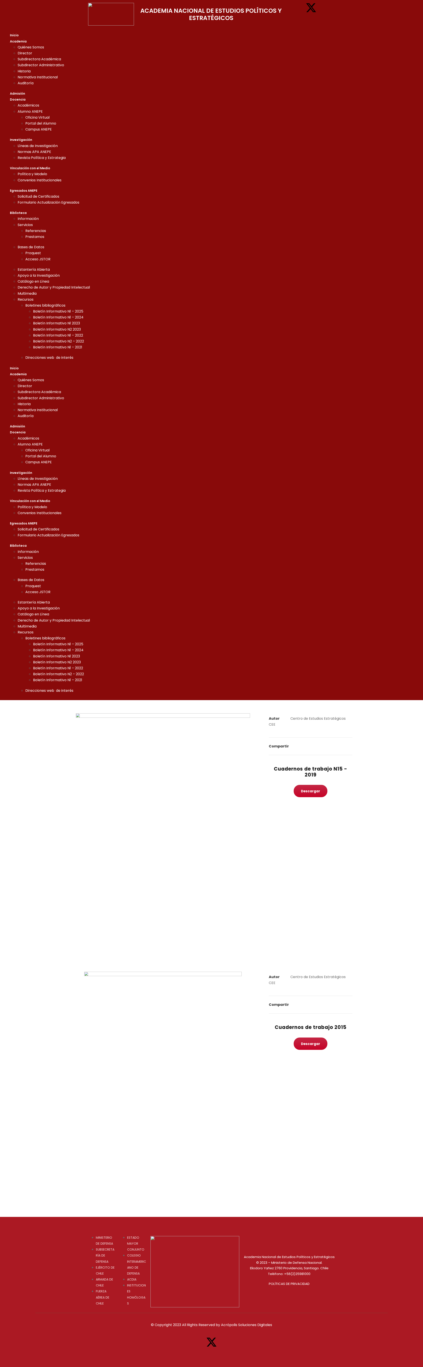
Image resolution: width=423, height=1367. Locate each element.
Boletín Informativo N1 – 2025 (58, 311)
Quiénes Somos (31, 47)
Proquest (33, 253)
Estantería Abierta (34, 269)
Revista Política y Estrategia (42, 157)
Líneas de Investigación (38, 145)
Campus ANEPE (38, 129)
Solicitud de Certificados (38, 196)
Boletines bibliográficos (45, 305)
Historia (24, 71)
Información (28, 218)
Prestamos (34, 236)
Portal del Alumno (40, 123)
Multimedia (27, 293)
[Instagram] (324, 7)
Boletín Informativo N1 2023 (56, 323)
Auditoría (25, 83)
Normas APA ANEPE (34, 151)
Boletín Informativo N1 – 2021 (57, 347)
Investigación (21, 140)
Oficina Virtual (37, 117)
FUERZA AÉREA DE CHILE (102, 1297)
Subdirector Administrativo (41, 65)
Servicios (25, 224)
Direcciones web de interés (49, 357)
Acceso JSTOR (37, 259)
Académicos (28, 105)
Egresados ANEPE (23, 190)
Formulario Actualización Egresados (48, 202)
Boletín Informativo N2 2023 (57, 329)
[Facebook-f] (297, 7)
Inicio (14, 35)
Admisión (17, 93)
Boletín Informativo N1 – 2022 (58, 335)
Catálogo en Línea (33, 281)
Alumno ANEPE (30, 111)
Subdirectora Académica (39, 59)
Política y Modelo (32, 174)
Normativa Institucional (38, 77)
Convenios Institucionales (39, 180)
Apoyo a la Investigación (39, 275)
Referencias (35, 230)
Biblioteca (18, 213)
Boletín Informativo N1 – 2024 (58, 317)
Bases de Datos (31, 247)
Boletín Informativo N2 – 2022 (58, 341)
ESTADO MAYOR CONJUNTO (135, 1243)
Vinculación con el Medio (30, 168)
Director (25, 53)
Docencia (18, 99)
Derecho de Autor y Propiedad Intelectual (54, 287)
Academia (18, 41)
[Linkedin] (311, 20)
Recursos (25, 299)
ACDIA (131, 1279)
